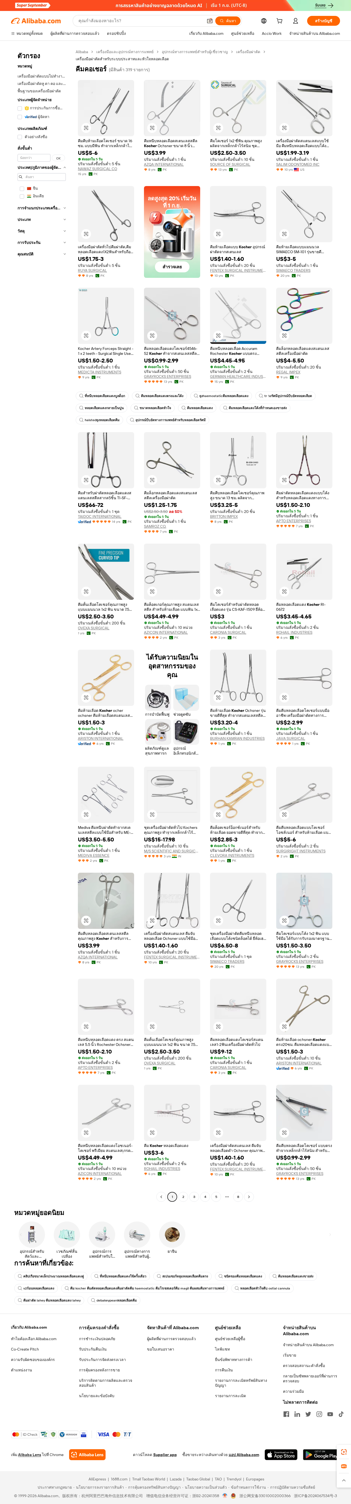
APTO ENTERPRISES (293, 521)
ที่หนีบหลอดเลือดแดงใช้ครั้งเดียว (123, 1276)
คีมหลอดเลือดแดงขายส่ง (295, 1276)
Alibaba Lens (29, 1454)
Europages (255, 1479)
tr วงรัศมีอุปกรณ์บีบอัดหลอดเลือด (288, 396)
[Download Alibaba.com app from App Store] (281, 1454)
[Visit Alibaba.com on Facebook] (286, 1414)
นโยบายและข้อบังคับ (96, 1396)
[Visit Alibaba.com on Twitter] (308, 1414)
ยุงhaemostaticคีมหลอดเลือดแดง (223, 396)
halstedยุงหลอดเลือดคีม (102, 420)
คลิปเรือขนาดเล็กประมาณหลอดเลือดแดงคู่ (53, 1276)
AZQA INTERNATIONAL (164, 164)
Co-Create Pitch (25, 1349)
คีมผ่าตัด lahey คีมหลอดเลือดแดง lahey (52, 1300)
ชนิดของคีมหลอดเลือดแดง (243, 1276)
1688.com (119, 1479)
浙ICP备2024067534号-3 (315, 1496)
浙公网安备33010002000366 (265, 1496)
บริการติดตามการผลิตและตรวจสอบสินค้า (105, 1383)
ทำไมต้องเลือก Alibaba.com (33, 1339)
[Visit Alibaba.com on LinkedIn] (297, 1414)
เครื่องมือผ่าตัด (248, 52)
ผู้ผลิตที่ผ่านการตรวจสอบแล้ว (171, 1339)
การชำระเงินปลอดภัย (97, 1339)
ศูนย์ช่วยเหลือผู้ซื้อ (230, 1339)
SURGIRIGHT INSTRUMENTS (300, 851)
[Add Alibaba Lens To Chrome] (87, 1454)
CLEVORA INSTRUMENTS (232, 855)
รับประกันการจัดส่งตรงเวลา (102, 1359)
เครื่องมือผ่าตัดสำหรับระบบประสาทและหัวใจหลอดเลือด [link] (122, 59)
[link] (344, 1452)
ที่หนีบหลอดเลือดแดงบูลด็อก (105, 396)
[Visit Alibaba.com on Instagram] (319, 1414)
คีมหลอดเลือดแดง (200, 408)
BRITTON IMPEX (224, 516)
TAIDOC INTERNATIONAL (99, 516)
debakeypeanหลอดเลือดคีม (117, 1300)
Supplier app (165, 1454)
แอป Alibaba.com (244, 1454)
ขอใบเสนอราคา (160, 1349)
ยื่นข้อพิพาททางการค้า (233, 1359)
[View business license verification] (225, 1496)
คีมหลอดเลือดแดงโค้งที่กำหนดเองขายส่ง (258, 408)
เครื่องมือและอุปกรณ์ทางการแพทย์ (125, 52)
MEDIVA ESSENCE (93, 855)
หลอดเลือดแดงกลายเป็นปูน (104, 408)
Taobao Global (198, 1479)
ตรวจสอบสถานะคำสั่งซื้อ (304, 1365)
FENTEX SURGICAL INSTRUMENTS (238, 270)
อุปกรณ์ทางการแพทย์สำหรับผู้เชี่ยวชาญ (195, 52)
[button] (209, 21)
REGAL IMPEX (288, 372)
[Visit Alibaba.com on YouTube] (330, 1414)
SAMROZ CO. (155, 526)
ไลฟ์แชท (222, 1349)
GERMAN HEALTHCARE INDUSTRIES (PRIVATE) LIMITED (238, 376)
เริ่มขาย (289, 1355)
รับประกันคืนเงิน (93, 1349)
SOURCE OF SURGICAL (230, 164)
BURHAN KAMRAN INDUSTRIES (237, 738)
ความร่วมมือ (293, 1391)
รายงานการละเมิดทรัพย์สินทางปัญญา (241, 1383)
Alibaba (82, 52)
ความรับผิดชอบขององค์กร (33, 1359)
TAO (218, 1479)
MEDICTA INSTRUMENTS (99, 372)
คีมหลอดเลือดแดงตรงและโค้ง (162, 396)
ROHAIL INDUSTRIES (294, 632)
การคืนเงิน (224, 1370)
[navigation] (41, 625)
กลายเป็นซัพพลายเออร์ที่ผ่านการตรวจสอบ (310, 1378)
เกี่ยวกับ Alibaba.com (29, 1327)
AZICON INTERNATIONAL (166, 632)
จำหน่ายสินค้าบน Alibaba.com (308, 1345)
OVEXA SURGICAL (93, 628)
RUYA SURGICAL (92, 270)
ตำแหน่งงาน (21, 1370)
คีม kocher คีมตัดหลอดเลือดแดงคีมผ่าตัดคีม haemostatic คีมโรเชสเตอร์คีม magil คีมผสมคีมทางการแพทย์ (147, 1288)
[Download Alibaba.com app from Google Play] (321, 1454)
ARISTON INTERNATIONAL (100, 738)
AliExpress (97, 1479)
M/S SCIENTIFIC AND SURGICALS (172, 851)
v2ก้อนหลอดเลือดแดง (38, 1288)
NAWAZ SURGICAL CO (97, 169)
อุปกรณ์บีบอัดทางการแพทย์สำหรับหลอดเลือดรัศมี (170, 420)
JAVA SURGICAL (290, 738)
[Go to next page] (249, 1197)
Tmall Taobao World (148, 1479)
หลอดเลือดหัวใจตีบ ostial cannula (265, 1288)
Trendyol (234, 1479)
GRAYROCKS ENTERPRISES (167, 376)
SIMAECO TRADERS (293, 270)
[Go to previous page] (161, 1197)
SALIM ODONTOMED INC (297, 164)
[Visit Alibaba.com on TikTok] (341, 1414)
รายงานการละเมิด (230, 1396)
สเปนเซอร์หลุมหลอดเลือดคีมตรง (185, 1276)
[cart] (280, 21)
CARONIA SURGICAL (228, 632)
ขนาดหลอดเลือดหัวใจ (155, 408)
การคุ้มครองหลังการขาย (99, 1370)
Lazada (176, 1479)
